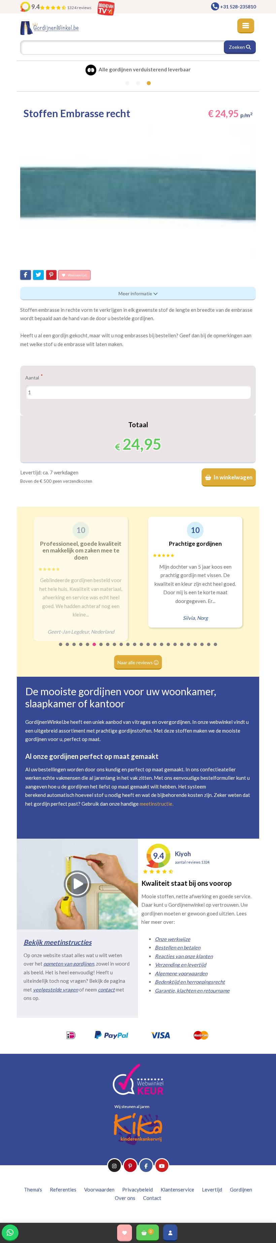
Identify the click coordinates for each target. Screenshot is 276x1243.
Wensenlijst (77, 275)
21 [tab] (196, 648)
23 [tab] (209, 648)
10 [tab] (121, 648)
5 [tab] (88, 648)
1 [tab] (61, 648)
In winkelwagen (232, 477)
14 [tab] (148, 648)
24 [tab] (216, 648)
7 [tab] (101, 648)
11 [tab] (128, 648)
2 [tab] (68, 648)
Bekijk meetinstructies (58, 942)
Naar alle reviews (135, 662)
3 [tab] (74, 648)
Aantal (32, 377)
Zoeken (237, 47)
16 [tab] (162, 648)
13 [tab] (142, 648)
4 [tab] (81, 648)
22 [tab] (202, 648)
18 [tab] (175, 648)
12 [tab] (135, 648)
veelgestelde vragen (55, 989)
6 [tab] (95, 648)
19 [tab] (182, 648)
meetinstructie (156, 804)
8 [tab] (108, 648)
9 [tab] (115, 648)
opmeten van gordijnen (68, 964)
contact (106, 989)
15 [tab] (155, 648)
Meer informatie (135, 293)
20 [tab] (189, 648)
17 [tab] (169, 648)
